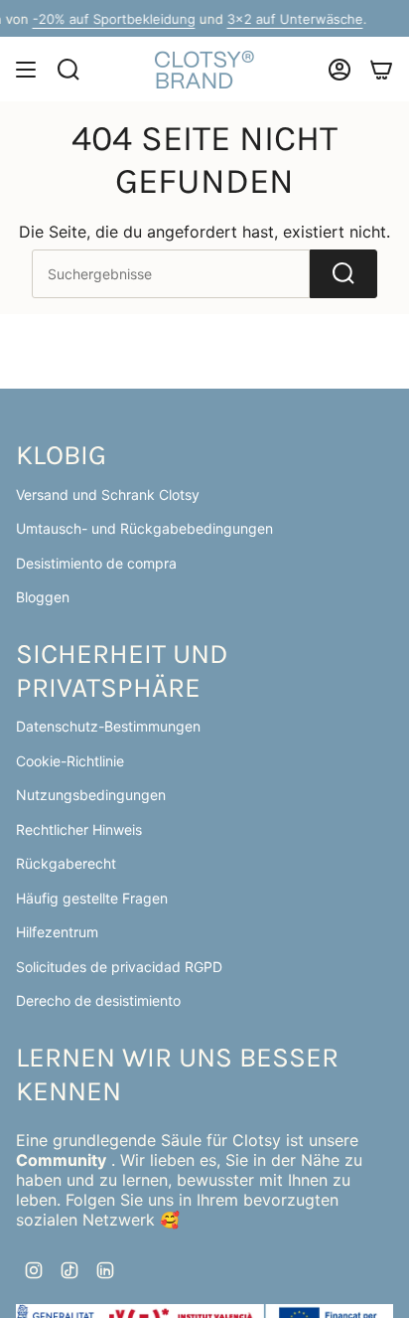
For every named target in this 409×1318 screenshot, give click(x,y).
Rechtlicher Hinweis (79, 829)
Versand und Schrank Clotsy (108, 494)
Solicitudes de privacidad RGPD (119, 966)
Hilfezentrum (57, 931)
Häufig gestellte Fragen (92, 898)
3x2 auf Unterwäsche (87, 19)
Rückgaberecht (66, 863)
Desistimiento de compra (96, 563)
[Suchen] (343, 273)
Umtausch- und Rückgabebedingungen (144, 528)
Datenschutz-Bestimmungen (108, 726)
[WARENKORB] (381, 69)
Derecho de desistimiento (98, 1000)
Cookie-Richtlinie (70, 760)
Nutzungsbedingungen (91, 794)
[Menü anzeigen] (26, 69)
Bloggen (42, 596)
